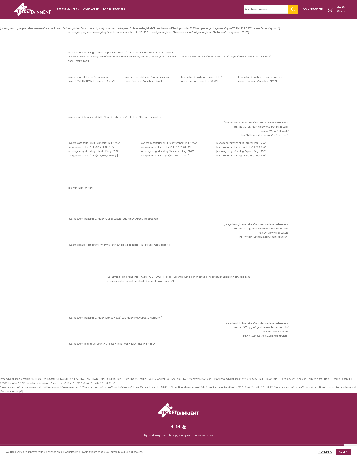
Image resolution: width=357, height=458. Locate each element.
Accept (344, 451)
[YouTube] (184, 426)
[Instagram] (178, 426)
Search (293, 9)
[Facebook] (172, 426)
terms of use (205, 435)
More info (325, 451)
